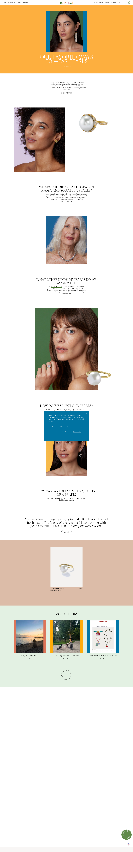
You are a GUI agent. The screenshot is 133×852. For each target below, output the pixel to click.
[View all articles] (66, 675)
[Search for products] (119, 3)
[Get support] (126, 835)
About (19, 2)
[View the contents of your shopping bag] (129, 2)
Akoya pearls (51, 194)
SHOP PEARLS (66, 93)
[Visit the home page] (66, 2)
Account (113, 2)
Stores (107, 2)
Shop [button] (4, 2)
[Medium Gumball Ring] (66, 567)
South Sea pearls (53, 198)
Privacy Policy (77, 432)
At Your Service (98, 2)
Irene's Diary (11, 2)
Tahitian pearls (56, 286)
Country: (26, 2)
